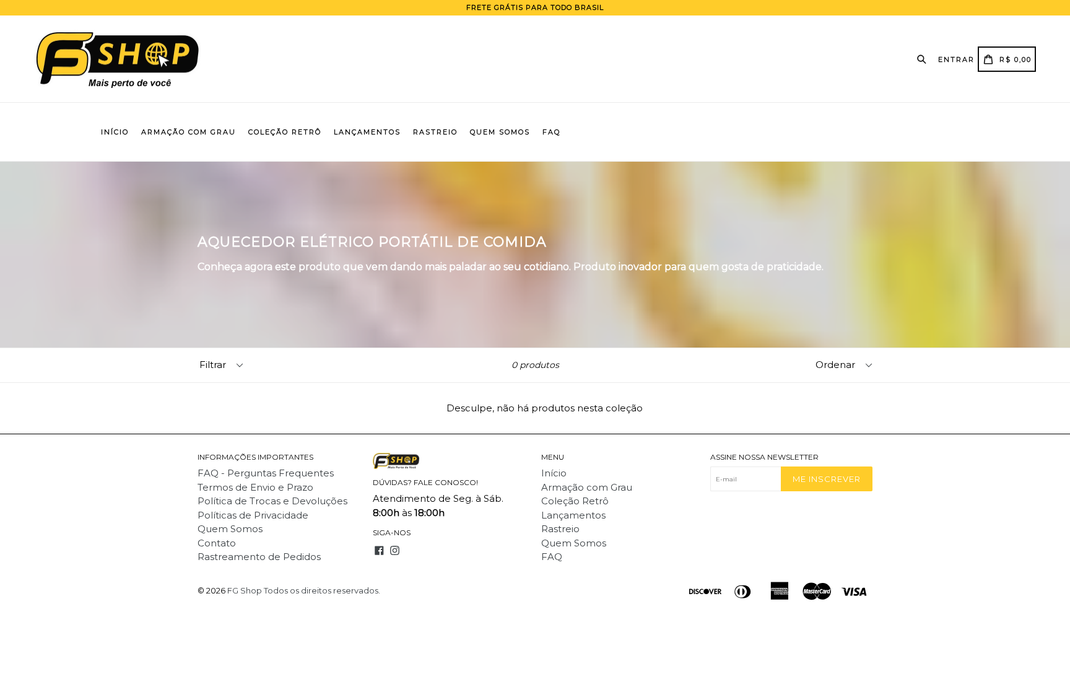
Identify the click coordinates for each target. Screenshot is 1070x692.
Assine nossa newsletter (764, 457)
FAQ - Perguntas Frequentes (266, 473)
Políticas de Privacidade (253, 515)
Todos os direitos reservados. (322, 590)
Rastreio (435, 132)
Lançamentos (367, 132)
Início (115, 132)
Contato (217, 543)
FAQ (551, 132)
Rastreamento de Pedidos (259, 557)
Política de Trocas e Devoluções (272, 501)
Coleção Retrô (284, 132)
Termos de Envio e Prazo (255, 487)
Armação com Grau (188, 132)
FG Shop (244, 590)
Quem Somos (500, 132)
